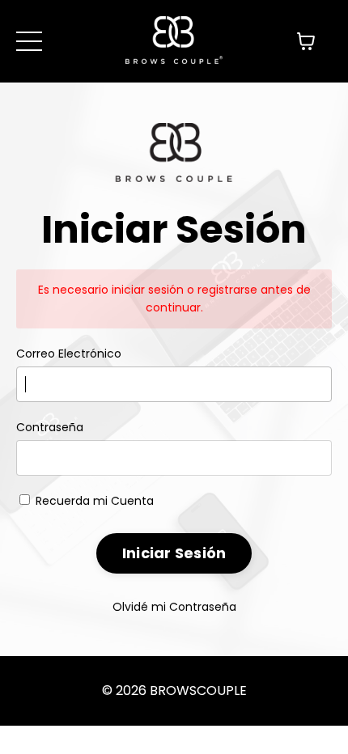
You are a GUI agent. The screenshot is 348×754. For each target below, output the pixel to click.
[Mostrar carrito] (306, 41)
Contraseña (49, 427)
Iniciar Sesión (174, 553)
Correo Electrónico (68, 353)
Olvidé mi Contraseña (174, 607)
